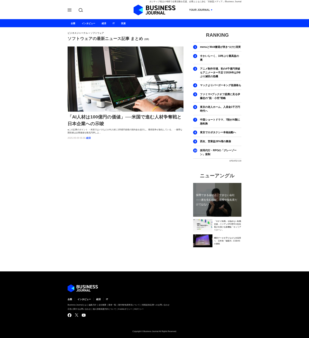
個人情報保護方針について (104, 309)
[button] (69, 10)
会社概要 (102, 305)
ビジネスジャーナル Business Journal (154, 10)
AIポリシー (139, 309)
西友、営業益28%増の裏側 (215, 141)
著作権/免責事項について (129, 305)
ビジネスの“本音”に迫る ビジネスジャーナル (83, 288)
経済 (88, 138)
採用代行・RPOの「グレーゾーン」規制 (218, 152)
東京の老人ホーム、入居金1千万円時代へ (220, 109)
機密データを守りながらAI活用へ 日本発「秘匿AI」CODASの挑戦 (227, 241)
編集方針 (92, 305)
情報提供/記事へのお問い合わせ (155, 305)
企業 (70, 299)
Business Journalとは (77, 305)
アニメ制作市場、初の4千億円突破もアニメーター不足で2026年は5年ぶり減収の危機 (220, 72)
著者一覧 (112, 305)
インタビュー (84, 299)
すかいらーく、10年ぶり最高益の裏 (219, 58)
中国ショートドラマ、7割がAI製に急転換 (220, 121)
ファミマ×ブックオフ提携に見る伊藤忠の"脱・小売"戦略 (220, 96)
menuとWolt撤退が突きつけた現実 (220, 47)
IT (107, 299)
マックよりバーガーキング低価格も (220, 85)
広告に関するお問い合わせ (79, 309)
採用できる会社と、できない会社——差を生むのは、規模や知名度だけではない (216, 200)
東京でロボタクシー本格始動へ (218, 132)
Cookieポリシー (125, 309)
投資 (123, 23)
